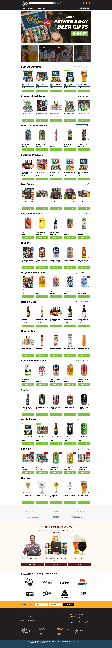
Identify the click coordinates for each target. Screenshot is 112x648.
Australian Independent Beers (63, 629)
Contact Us (24, 618)
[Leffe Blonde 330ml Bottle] (42, 311)
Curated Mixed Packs (33, 96)
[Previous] (23, 81)
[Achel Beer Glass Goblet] (42, 487)
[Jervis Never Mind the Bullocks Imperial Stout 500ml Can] (84, 252)
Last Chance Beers (32, 213)
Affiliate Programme (78, 633)
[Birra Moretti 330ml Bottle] (56, 135)
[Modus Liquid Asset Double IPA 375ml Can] (42, 135)
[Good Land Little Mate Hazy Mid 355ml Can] (42, 223)
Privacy (76, 631)
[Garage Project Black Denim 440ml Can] (70, 135)
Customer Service (78, 628)
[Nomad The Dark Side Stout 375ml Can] (84, 399)
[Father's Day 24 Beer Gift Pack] (56, 76)
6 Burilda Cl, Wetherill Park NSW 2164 (29, 620)
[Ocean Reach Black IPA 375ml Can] (70, 281)
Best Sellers (27, 184)
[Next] (88, 81)
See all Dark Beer (83, 243)
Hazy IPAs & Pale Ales (33, 272)
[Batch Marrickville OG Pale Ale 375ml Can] (70, 458)
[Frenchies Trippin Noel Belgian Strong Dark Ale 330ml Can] (56, 252)
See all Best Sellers (82, 184)
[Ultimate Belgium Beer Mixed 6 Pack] (28, 164)
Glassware (38, 8)
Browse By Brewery (24, 628)
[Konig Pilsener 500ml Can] (70, 340)
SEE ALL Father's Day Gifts (81, 66)
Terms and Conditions (79, 630)
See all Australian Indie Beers (79, 360)
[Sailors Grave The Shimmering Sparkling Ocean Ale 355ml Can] (84, 370)
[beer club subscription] (32, 545)
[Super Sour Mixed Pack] (42, 164)
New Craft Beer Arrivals (34, 125)
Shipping (76, 629)
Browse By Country (24, 629)
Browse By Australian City (25, 631)
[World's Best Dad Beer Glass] (84, 76)
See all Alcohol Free (82, 419)
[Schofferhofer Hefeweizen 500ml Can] (84, 340)
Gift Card (41, 635)
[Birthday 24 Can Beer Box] (84, 105)
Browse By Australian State (26, 630)
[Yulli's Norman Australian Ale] (70, 223)
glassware (79, 558)
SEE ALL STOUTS (84, 390)
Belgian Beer (28, 301)
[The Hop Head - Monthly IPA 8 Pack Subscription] (70, 193)
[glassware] (79, 545)
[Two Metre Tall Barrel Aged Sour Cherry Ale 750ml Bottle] (56, 223)
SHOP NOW (32, 564)
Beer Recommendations (44, 628)
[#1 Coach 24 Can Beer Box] (70, 164)
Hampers (41, 637)
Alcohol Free (28, 419)
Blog (75, 634)
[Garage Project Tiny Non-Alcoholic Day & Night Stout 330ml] (70, 428)
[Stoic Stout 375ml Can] (70, 399)
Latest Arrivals (42, 629)
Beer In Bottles (60, 635)
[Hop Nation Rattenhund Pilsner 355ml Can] (56, 458)
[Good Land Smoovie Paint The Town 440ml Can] (84, 135)
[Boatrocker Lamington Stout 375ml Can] (56, 399)
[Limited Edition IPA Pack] (28, 281)
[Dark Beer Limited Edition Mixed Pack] (42, 105)
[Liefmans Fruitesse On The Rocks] (84, 311)
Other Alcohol (42, 632)
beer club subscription (32, 558)
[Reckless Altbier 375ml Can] (70, 252)
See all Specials (83, 448)
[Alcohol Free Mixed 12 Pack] (42, 428)
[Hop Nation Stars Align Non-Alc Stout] (84, 428)
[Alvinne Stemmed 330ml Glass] (70, 487)
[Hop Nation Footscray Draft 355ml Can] (28, 370)
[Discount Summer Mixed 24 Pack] (28, 458)
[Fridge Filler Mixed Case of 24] (42, 458)
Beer (24, 8)
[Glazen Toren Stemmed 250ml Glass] (56, 487)
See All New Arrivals (82, 125)
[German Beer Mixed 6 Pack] (56, 105)
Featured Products (32, 154)
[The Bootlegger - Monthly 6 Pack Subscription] (28, 193)
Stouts (24, 390)
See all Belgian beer (82, 301)
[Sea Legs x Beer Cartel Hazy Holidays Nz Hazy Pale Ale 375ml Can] (84, 281)
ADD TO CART (28, 149)
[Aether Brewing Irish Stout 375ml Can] (42, 399)
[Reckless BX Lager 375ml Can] (42, 370)
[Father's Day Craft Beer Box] (28, 76)
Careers (76, 632)
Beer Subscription (84, 8)
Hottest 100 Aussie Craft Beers (56, 559)
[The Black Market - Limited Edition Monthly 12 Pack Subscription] (84, 193)
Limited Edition (60, 628)
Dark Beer (27, 243)
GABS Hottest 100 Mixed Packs (63, 632)
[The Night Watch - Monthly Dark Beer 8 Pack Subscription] (56, 193)
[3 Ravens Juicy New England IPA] (28, 223)
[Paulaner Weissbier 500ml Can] (84, 223)
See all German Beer (82, 331)
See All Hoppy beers (82, 272)
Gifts (44, 8)
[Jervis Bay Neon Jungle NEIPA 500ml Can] (28, 135)
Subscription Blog (78, 635)
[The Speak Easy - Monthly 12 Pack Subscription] (42, 193)
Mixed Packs (31, 8)
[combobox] (41, 3)
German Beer (29, 331)
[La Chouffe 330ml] (70, 311)
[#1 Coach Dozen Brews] (70, 105)
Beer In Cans (59, 634)
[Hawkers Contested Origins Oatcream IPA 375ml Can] (56, 281)
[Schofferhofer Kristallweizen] (42, 340)
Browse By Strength (24, 633)
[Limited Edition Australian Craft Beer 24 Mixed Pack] (84, 458)
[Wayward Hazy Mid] (42, 281)
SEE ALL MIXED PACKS (82, 96)
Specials (26, 448)
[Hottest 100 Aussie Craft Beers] (56, 545)
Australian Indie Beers (34, 360)
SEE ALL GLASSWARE (83, 478)
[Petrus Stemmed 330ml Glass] (28, 487)
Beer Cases (59, 633)
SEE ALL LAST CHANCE (82, 213)
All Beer (40, 627)
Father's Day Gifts (31, 66)
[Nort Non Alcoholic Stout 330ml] (56, 428)
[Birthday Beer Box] (28, 105)
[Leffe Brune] (28, 311)
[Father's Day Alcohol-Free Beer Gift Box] (70, 76)
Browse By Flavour (24, 632)
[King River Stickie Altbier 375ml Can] (42, 252)
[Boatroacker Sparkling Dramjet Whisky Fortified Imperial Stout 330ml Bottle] (28, 399)
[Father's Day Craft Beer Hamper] (42, 76)
